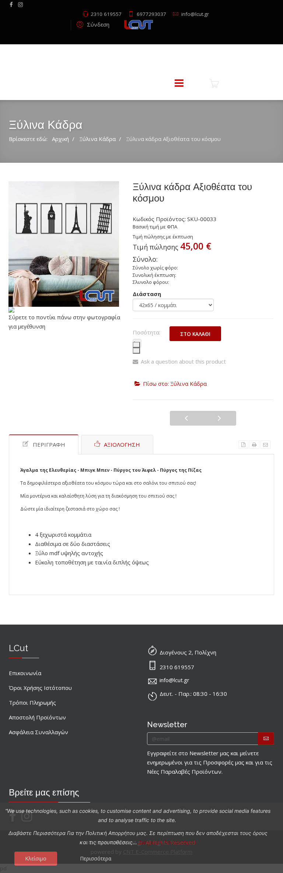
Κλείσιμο (35, 858)
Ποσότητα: (146, 332)
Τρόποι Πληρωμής (32, 702)
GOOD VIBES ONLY (186, 418)
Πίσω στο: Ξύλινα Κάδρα (175, 383)
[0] (214, 83)
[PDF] (243, 444)
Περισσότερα (95, 858)
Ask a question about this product (183, 361)
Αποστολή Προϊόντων (37, 717)
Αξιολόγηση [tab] (122, 444)
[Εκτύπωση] (254, 444)
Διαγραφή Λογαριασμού (167, 842)
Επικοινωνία (25, 673)
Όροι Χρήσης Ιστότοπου (40, 687)
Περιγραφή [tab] (49, 444)
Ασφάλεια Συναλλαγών (38, 732)
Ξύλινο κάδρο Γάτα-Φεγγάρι (219, 418)
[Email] (265, 444)
